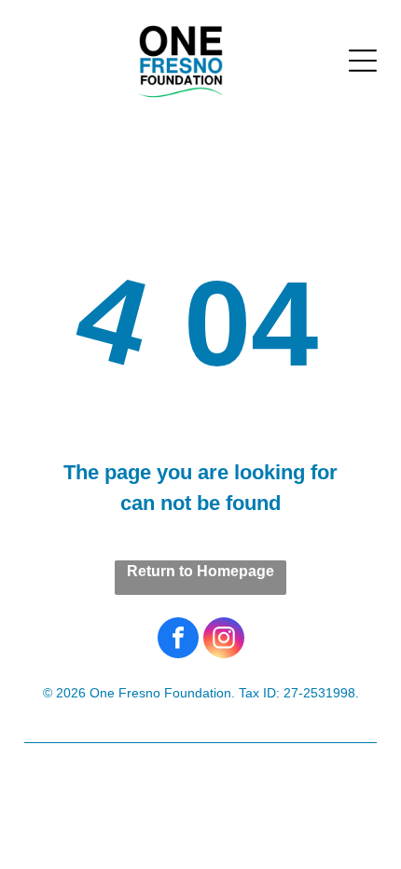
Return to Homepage (200, 571)
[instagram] (223, 640)
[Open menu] (363, 61)
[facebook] (178, 640)
